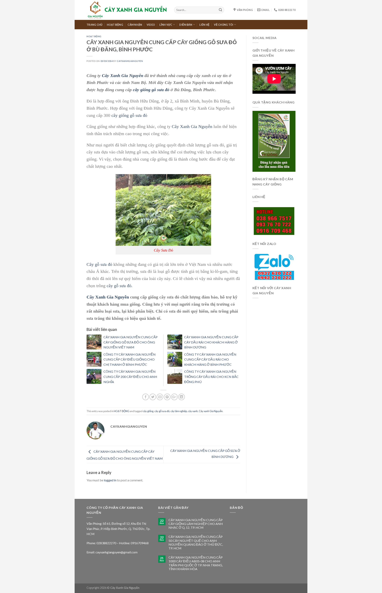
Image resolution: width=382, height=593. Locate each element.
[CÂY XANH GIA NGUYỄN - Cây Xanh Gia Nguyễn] (127, 10)
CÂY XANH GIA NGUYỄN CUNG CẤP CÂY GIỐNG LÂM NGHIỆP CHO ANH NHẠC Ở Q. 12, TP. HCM (196, 523)
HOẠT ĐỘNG (115, 24)
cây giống (148, 411)
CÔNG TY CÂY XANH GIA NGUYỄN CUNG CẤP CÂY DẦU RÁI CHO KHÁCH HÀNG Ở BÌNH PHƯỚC (210, 359)
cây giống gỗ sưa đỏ (151, 89)
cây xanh (193, 411)
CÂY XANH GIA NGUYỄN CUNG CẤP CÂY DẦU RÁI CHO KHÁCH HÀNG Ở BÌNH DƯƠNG (211, 342)
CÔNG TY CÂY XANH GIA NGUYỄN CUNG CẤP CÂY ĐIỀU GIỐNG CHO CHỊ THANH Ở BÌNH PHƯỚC (129, 359)
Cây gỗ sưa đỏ (99, 264)
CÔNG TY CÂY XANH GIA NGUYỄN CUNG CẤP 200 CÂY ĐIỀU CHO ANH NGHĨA (130, 376)
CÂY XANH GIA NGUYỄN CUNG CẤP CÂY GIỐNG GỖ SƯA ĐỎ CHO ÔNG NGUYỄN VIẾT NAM (130, 342)
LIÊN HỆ (204, 24)
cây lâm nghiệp (179, 411)
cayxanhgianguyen (130, 61)
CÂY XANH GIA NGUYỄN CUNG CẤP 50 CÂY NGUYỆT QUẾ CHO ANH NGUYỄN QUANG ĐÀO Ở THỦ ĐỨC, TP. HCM (196, 542)
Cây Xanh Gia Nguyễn (122, 75)
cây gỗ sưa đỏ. (120, 285)
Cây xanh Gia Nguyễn (211, 411)
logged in (110, 480)
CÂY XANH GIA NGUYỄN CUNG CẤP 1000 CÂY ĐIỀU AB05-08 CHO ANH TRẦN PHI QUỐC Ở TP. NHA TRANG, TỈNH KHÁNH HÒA (196, 563)
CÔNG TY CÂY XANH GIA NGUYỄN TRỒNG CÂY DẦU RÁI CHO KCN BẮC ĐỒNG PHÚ (211, 376)
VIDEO (151, 24)
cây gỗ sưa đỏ (162, 411)
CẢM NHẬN (135, 24)
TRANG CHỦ (94, 24)
